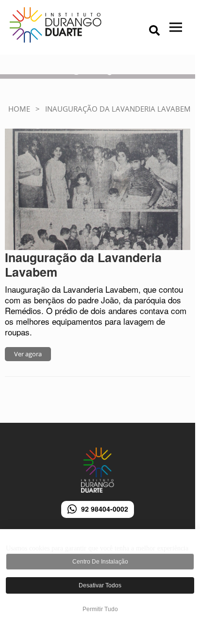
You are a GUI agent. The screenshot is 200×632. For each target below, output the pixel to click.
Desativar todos (100, 585)
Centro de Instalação (100, 561)
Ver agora (28, 353)
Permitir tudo (100, 609)
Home (19, 109)
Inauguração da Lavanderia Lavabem (83, 265)
